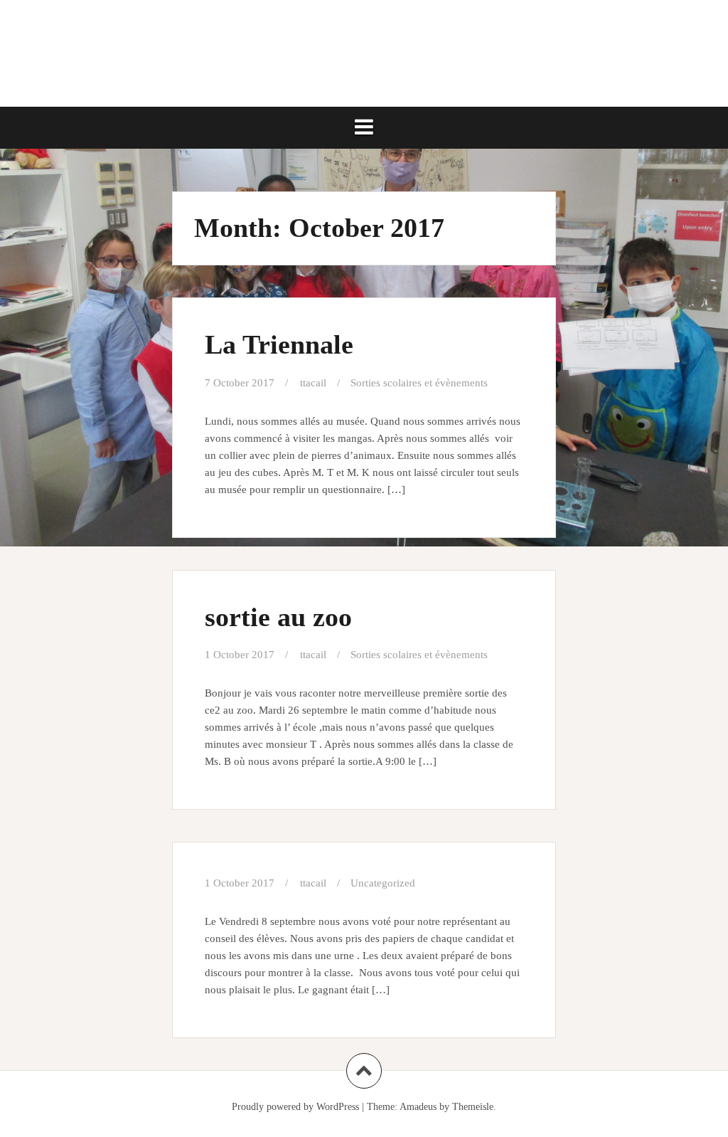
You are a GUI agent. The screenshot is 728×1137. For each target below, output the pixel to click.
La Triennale (279, 344)
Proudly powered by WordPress (295, 1106)
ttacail (313, 382)
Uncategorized (382, 883)
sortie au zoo (278, 617)
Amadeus (418, 1106)
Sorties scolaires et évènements (419, 382)
